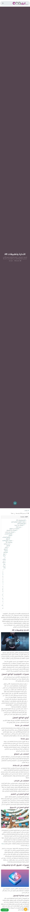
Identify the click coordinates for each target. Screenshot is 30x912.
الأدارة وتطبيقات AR (21, 520)
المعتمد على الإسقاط (12, 530)
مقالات (26, 510)
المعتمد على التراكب (9, 532)
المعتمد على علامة (19, 525)
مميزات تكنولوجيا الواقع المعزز (18, 522)
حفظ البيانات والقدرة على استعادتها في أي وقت (4, 561)
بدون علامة (18, 527)
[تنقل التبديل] (2, 3)
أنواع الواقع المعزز (21, 523)
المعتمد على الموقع (14, 528)
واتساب (4, 910)
